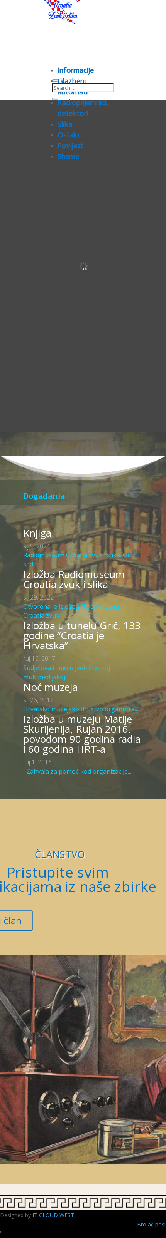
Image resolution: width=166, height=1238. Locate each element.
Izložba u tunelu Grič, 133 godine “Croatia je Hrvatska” (82, 635)
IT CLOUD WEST (53, 1215)
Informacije (76, 70)
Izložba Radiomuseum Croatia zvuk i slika (74, 579)
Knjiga (37, 533)
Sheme (68, 156)
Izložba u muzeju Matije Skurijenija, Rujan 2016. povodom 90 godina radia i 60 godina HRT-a (82, 734)
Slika (65, 124)
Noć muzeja (50, 687)
